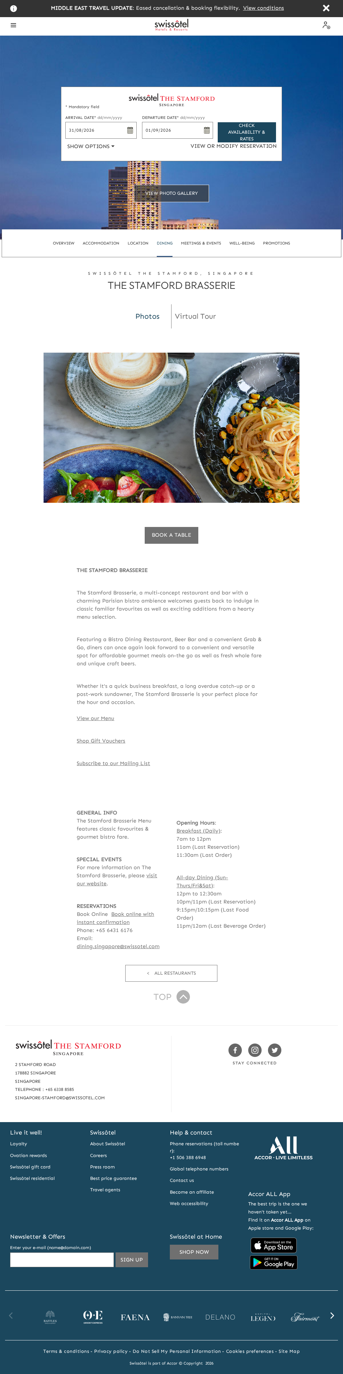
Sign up (134, 1261)
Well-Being (242, 243)
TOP (162, 996)
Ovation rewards (28, 1155)
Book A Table (171, 535)
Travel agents (105, 1190)
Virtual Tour (195, 316)
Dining (165, 243)
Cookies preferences (250, 1351)
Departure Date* (173, 117)
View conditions (263, 8)
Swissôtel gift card (30, 1167)
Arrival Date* (93, 117)
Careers (98, 1155)
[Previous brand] (11, 1315)
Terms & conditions (66, 1351)
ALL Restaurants (175, 973)
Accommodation (101, 243)
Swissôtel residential (32, 1178)
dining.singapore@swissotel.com (118, 946)
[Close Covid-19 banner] (326, 9)
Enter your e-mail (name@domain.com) (50, 1247)
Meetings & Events (201, 243)
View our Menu (95, 718)
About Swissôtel (107, 1144)
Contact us (182, 1180)
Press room (102, 1167)
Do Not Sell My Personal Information (177, 1351)
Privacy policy (111, 1351)
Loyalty (18, 1144)
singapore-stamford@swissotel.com (60, 1097)
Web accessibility (189, 1203)
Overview (63, 243)
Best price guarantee (113, 1178)
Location (138, 243)
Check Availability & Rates (246, 132)
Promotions (276, 243)
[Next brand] (332, 1315)
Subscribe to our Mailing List (113, 763)
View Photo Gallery (171, 193)
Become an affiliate (192, 1192)
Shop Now (194, 1252)
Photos (147, 316)
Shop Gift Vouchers (101, 741)
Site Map (289, 1351)
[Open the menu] (13, 25)
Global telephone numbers (199, 1169)
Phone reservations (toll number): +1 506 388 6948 (204, 1150)
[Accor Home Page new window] (283, 1176)
